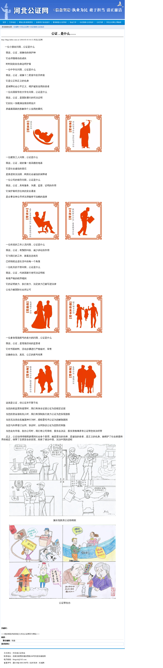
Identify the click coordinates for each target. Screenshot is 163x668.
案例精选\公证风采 (60, 22)
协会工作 (73, 22)
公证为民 (100, 22)
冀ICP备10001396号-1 (21, 663)
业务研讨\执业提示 (43, 22)
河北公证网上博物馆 (113, 22)
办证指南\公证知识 (86, 22)
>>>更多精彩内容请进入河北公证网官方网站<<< (20, 634)
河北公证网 (24, 27)
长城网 (15, 27)
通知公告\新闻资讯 (26, 22)
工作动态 (12, 22)
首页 (4, 22)
